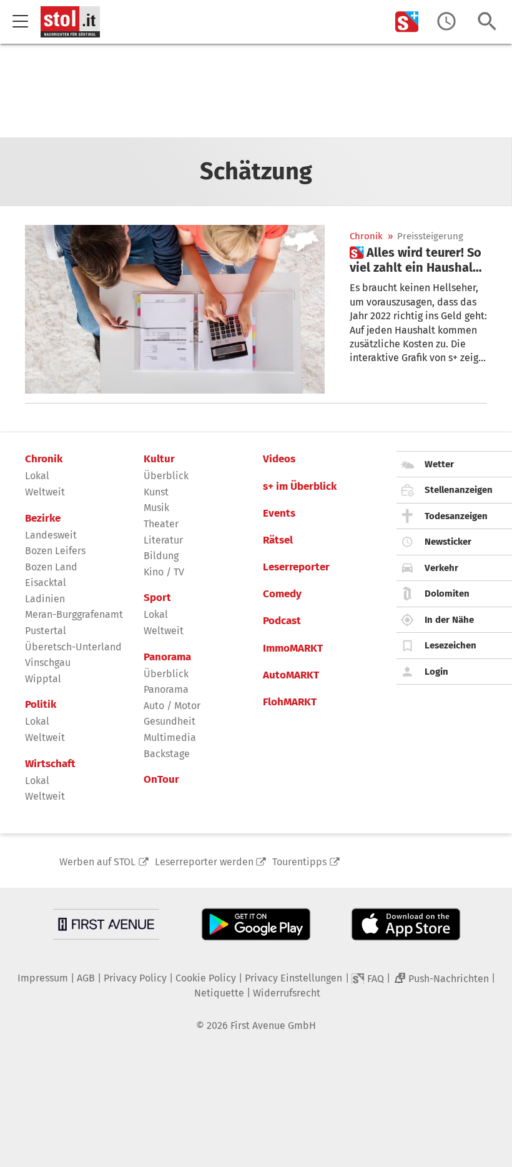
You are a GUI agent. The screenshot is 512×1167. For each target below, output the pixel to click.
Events (279, 513)
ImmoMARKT (293, 648)
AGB (86, 978)
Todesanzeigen (456, 516)
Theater (161, 524)
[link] (418, 260)
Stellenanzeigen (459, 489)
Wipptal (43, 679)
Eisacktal (45, 582)
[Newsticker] (446, 21)
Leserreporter (296, 567)
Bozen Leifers (55, 551)
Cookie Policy (205, 978)
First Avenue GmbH (273, 1025)
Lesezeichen (450, 645)
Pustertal (45, 631)
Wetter (439, 464)
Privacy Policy (135, 978)
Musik (156, 508)
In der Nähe (449, 619)
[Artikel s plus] (175, 309)
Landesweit (51, 535)
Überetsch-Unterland (73, 647)
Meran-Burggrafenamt (74, 614)
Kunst (156, 492)
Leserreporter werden (204, 862)
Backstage (167, 754)
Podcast (282, 621)
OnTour (161, 779)
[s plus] (407, 21)
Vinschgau (48, 662)
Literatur (163, 540)
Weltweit (45, 492)
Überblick (166, 476)
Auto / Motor (172, 706)
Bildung (161, 556)
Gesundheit (169, 721)
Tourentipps (299, 862)
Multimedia (170, 737)
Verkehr (441, 568)
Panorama (167, 657)
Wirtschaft (50, 764)
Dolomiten (447, 593)
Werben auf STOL (97, 862)
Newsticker (448, 541)
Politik (40, 704)
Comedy (282, 594)
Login (436, 671)
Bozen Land (51, 567)
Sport (157, 598)
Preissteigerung (430, 236)
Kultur (159, 459)
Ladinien (45, 599)
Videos (279, 459)
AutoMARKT (291, 675)
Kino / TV (164, 572)
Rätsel (278, 540)
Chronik (366, 236)
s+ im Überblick (300, 486)
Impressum (42, 978)
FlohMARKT (290, 702)
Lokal (37, 476)
